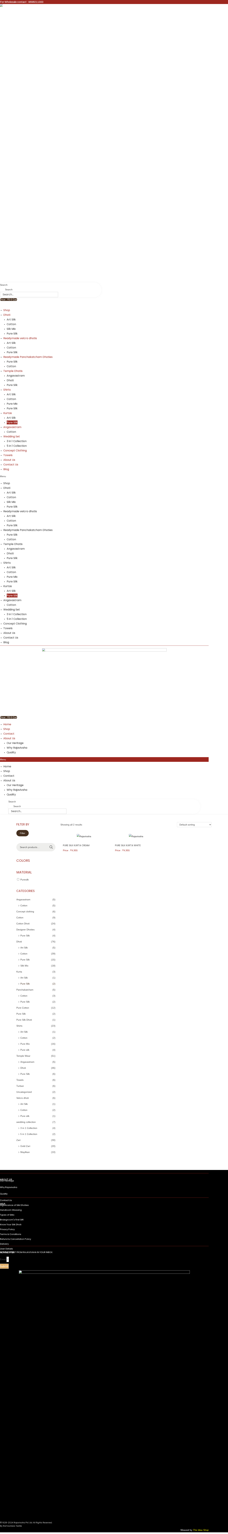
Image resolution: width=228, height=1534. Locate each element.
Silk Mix (11, 329)
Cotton (11, 324)
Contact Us (10, 464)
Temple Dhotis (13, 371)
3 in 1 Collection (17, 441)
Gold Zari (25, 1146)
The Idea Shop (201, 1530)
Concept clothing (25, 911)
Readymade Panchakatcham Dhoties (28, 357)
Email (3, 1259)
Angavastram (16, 376)
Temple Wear (23, 1056)
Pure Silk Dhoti (24, 1019)
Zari (18, 1140)
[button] (104, 476)
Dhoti (6, 315)
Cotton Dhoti (23, 923)
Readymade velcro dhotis (20, 338)
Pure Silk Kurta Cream (76, 845)
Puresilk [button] (24, 879)
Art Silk (11, 319)
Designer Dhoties (25, 929)
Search (4, 285)
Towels (8, 455)
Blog (6, 469)
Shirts (7, 390)
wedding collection (26, 1122)
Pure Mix (12, 404)
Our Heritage (15, 743)
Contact (8, 734)
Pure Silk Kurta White (128, 845)
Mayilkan (25, 1152)
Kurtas (7, 413)
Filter (22, 833)
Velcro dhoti (22, 1098)
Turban (20, 1086)
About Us (9, 460)
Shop (6, 310)
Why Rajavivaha (17, 748)
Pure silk (24, 1050)
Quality (11, 752)
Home (7, 724)
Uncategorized (24, 1092)
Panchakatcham (24, 989)
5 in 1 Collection (17, 446)
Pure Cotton (22, 1007)
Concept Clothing (15, 450)
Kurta (19, 971)
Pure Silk (12, 333)
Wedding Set (11, 436)
